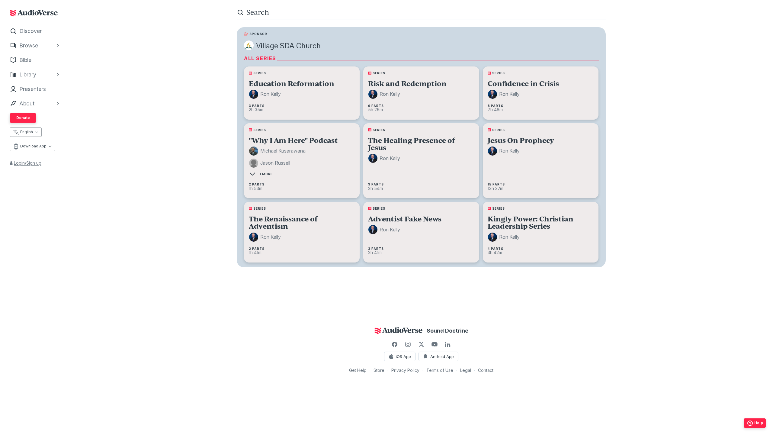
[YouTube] (434, 344)
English (26, 132)
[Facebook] (395, 344)
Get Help (358, 370)
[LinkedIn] (448, 344)
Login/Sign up (27, 163)
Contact (485, 370)
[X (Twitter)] (421, 344)
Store (379, 370)
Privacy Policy (405, 370)
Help (758, 422)
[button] (266, 94)
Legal (465, 370)
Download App (33, 146)
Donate (23, 117)
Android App (442, 356)
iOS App (403, 356)
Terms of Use (439, 370)
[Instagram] (408, 344)
